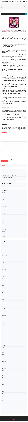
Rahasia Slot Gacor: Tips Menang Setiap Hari (13, 1)
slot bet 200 (3, 356)
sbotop (3, 343)
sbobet (3, 340)
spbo (2, 400)
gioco (2, 278)
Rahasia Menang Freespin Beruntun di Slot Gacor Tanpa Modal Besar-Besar (11, 173)
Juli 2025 (3, 215)
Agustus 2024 (3, 234)
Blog (2, 253)
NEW (2, 320)
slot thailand (3, 389)
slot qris (3, 382)
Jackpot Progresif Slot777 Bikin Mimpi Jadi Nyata (8, 177)
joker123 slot (3, 290)
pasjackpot (3, 327)
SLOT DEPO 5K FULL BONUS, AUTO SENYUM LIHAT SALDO (9, 175)
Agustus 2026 (3, 192)
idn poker (3, 281)
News (2, 322)
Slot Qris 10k (3, 384)
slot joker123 (3, 377)
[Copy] (5, 132)
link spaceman (3, 297)
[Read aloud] (3, 132)
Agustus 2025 (3, 213)
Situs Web (2, 154)
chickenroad (3, 262)
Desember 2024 (4, 227)
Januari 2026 (3, 204)
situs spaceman (4, 350)
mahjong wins (3, 308)
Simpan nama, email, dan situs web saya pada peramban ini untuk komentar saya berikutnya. (14, 159)
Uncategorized (3, 405)
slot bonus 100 (4, 359)
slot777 (3, 391)
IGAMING (3, 285)
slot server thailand (4, 386)
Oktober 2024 (3, 231)
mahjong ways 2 (4, 306)
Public (2, 331)
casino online (3, 258)
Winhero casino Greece (5, 409)
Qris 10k (3, 333)
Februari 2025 (3, 224)
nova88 (3, 324)
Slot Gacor (3, 370)
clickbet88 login (4, 269)
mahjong (3, 301)
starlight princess (4, 402)
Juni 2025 (3, 217)
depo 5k (3, 274)
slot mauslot (3, 165)
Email (2, 151)
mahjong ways (3, 304)
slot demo (3, 363)
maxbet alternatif (4, 315)
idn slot (3, 283)
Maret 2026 (3, 201)
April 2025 (3, 220)
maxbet (3, 313)
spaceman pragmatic (4, 396)
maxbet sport (3, 317)
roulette (3, 336)
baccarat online (4, 251)
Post (2, 329)
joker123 (3, 287)
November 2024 (4, 229)
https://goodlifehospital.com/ (5, 30)
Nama (2, 147)
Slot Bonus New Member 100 (5, 361)
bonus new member (4, 255)
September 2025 (4, 211)
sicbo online (3, 347)
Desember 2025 (4, 206)
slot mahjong (3, 379)
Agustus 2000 (3, 236)
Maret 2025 (3, 222)
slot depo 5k (3, 366)
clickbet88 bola (3, 267)
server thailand (4, 345)
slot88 (2, 393)
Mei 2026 (3, 197)
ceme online (3, 260)
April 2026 (3, 199)
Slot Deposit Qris (4, 368)
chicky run (3, 264)
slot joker (3, 375)
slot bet (3, 352)
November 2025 (4, 208)
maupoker (3, 310)
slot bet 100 (3, 354)
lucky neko (3, 299)
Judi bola (3, 292)
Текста (2, 412)
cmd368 (3, 271)
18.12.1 (3, 246)
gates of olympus (4, 276)
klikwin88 (3, 294)
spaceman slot (3, 398)
